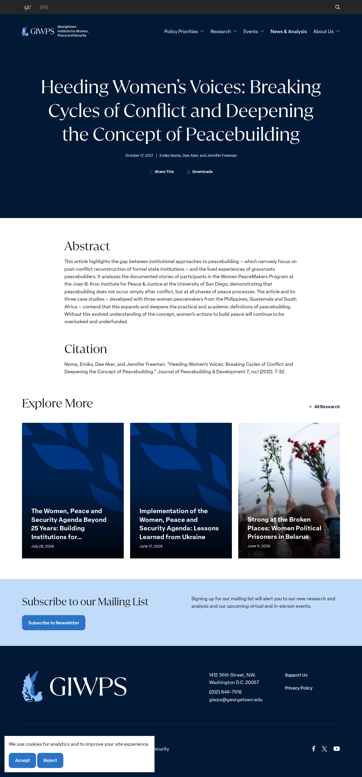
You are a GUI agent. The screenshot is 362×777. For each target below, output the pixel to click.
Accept (22, 760)
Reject (50, 760)
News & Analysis (289, 31)
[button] (334, 7)
